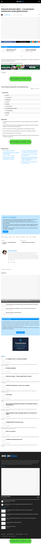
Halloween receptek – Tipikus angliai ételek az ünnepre (18, 376)
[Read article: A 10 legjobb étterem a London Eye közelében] (3, 359)
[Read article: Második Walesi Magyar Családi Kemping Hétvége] (3, 313)
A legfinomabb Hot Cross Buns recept (14, 422)
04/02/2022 (4, 398)
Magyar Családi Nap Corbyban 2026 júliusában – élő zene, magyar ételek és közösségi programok (21, 308)
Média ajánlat (3, 534)
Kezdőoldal (2, 6)
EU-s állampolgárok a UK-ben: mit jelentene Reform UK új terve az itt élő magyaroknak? (16, 300)
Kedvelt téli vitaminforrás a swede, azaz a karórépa (18, 385)
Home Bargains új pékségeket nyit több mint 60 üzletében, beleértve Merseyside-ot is (21, 404)
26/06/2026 (4, 301)
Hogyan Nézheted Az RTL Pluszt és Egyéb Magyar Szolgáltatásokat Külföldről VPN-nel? (18, 504)
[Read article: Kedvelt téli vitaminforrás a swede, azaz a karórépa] (3, 386)
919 (32, 51)
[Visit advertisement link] (20, 67)
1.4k (9, 362)
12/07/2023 (4, 407)
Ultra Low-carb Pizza (10, 431)
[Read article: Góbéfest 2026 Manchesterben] (3, 527)
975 (12, 305)
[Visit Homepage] (20, 2)
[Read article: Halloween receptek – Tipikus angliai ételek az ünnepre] (3, 50)
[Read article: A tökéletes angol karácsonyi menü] (3, 440)
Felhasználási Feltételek (19, 534)
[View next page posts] (21, 56)
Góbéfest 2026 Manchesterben (11, 526)
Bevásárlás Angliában (11, 368)
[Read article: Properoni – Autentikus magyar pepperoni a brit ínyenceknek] (22, 50)
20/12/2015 (4, 443)
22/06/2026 (8, 305)
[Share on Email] (39, 42)
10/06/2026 (8, 313)
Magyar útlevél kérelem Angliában (9, 500)
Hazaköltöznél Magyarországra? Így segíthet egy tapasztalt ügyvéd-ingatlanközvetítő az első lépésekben (22, 304)
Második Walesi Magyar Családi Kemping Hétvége (13, 312)
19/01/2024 (4, 416)
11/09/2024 (4, 362)
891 (9, 407)
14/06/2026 (8, 309)
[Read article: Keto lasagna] (3, 395)
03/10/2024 (28, 51)
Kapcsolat (26, 534)
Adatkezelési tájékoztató (10, 534)
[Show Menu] (1, 1)
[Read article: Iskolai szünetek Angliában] (20, 481)
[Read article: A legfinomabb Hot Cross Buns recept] (3, 423)
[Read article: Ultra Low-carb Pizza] (3, 432)
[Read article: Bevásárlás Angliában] (3, 369)
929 (9, 416)
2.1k (9, 443)
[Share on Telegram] (37, 42)
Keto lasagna (9, 394)
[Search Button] (39, 1)
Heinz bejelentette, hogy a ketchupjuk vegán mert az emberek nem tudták (21, 413)
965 (9, 398)
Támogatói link (20, 332)
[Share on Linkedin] (31, 42)
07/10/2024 (9, 51)
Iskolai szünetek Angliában (5, 496)
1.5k (8, 301)
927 (12, 309)
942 (13, 51)
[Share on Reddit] (33, 42)
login (5, 269)
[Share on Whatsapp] (35, 42)
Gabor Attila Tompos (12, 250)
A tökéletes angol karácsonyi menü (14, 439)
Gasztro (6, 6)
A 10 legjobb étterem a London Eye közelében (16, 359)
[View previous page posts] (19, 56)
